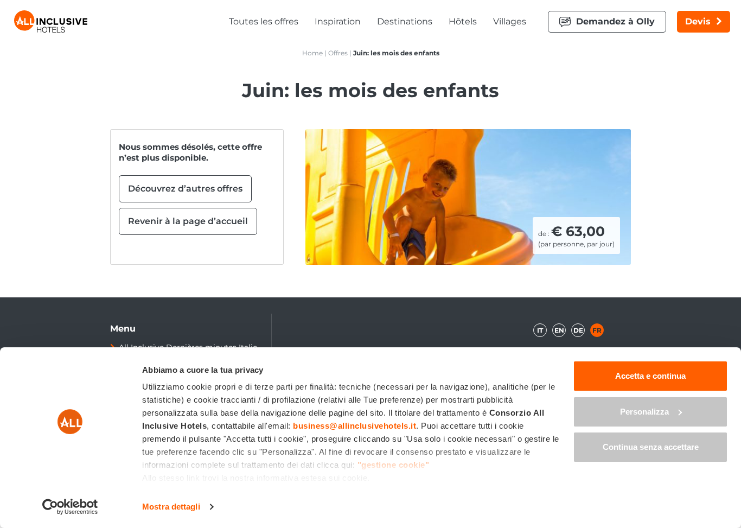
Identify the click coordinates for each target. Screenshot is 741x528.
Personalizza (644, 411)
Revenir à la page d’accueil (188, 221)
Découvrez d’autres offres (185, 188)
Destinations (404, 21)
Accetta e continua (650, 375)
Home (312, 53)
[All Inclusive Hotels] (50, 21)
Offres (338, 53)
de (578, 330)
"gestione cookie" (393, 464)
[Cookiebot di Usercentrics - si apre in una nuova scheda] (70, 507)
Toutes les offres (263, 21)
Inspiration (338, 21)
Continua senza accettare (651, 446)
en (559, 330)
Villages (509, 21)
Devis (698, 21)
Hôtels (463, 21)
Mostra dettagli (171, 506)
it (540, 330)
